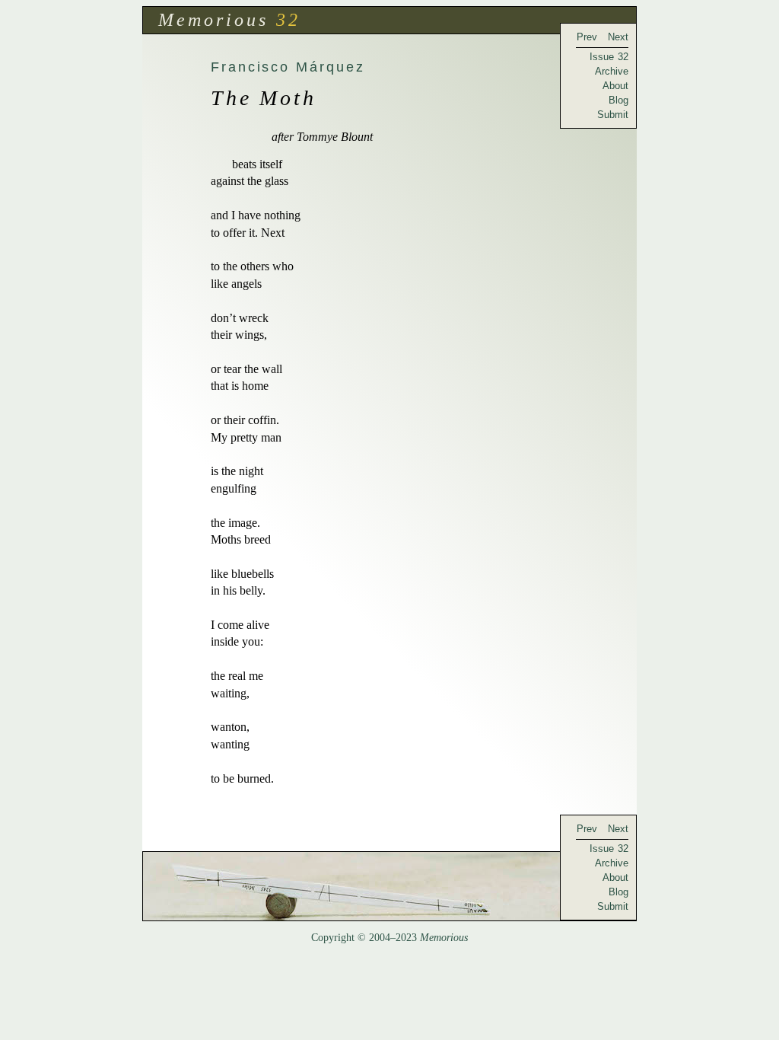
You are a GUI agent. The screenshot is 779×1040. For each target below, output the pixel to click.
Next (618, 37)
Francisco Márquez (288, 67)
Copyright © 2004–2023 (389, 937)
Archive (611, 71)
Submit (612, 114)
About (615, 85)
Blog (618, 100)
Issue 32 (609, 56)
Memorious (213, 20)
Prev (587, 37)
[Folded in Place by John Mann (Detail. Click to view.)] (389, 886)
